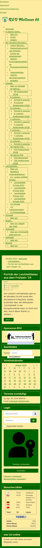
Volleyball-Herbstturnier (19, 401)
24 (5, 384)
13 (20, 377)
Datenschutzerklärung (9, 9)
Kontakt (3, 12)
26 (15, 384)
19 (15, 381)
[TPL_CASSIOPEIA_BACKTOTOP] (38, 543)
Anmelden (21, 471)
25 (10, 384)
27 (20, 384)
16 (35, 377)
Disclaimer (4, 2)
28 (25, 384)
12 (15, 377)
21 (25, 381)
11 (9, 377)
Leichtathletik (15, 285)
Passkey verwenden (21, 464)
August (18, 365)
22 (30, 381)
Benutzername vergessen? (15, 479)
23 (35, 381)
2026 (24, 365)
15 (30, 377)
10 (5, 377)
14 (25, 377)
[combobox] (21, 352)
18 (10, 381)
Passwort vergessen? (13, 476)
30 (35, 384)
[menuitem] (9, 29)
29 (30, 384)
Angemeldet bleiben (14, 426)
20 (20, 381)
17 (5, 381)
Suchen (7, 353)
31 (5, 387)
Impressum (4, 5)
